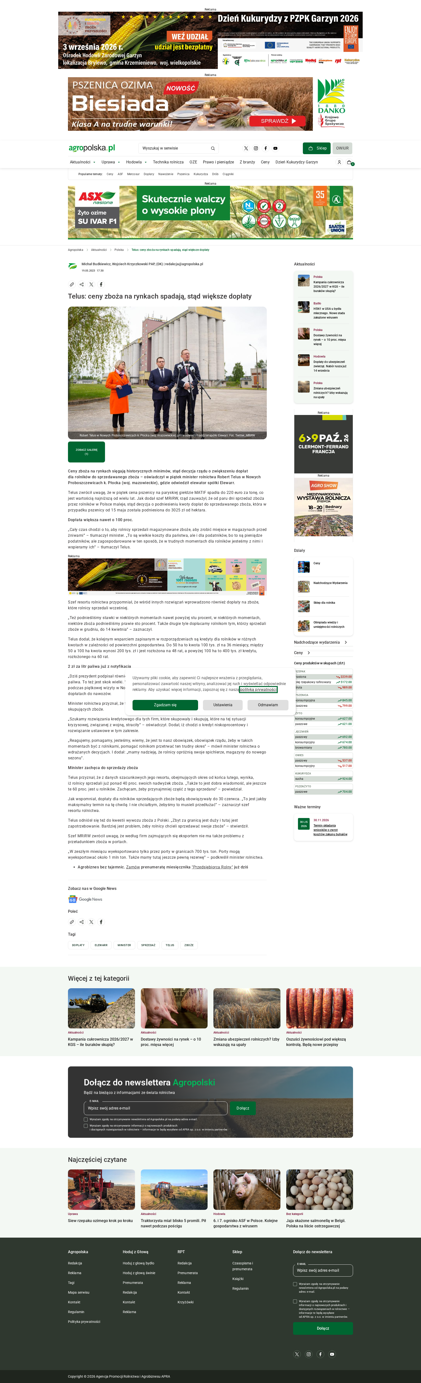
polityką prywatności (258, 689)
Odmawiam (268, 705)
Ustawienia (222, 705)
